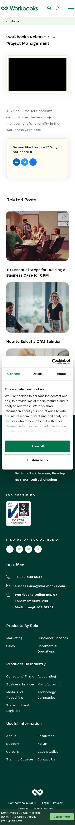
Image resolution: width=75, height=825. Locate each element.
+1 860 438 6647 (28, 577)
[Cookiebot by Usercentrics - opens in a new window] (53, 361)
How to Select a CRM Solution (33, 341)
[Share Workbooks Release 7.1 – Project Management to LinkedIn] (16, 162)
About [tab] (61, 374)
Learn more (62, 816)
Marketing (14, 638)
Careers (12, 752)
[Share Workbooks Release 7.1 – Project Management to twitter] (24, 162)
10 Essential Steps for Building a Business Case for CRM (35, 272)
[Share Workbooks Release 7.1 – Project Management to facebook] (33, 162)
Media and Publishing (14, 694)
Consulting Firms (20, 676)
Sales (10, 646)
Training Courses (20, 759)
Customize (35, 460)
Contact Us (46, 759)
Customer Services (53, 638)
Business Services (20, 684)
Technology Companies (47, 694)
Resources (46, 736)
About (11, 736)
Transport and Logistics (17, 708)
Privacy (57, 803)
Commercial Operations (47, 648)
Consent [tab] (13, 374)
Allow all (37, 446)
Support (12, 744)
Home (15, 21)
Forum (43, 744)
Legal (45, 803)
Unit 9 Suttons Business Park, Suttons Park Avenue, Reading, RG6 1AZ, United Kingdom (40, 473)
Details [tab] (37, 374)
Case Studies (48, 752)
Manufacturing (49, 684)
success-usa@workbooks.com (40, 586)
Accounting (47, 676)
